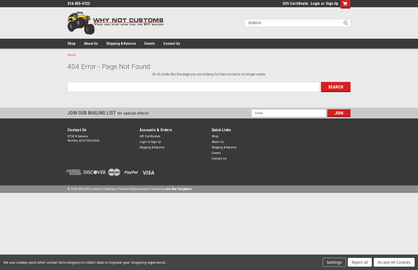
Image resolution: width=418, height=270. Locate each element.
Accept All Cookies (394, 262)
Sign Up (332, 3)
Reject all (360, 262)
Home (71, 55)
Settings (334, 262)
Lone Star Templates (178, 189)
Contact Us (171, 43)
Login (315, 3)
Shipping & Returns (121, 43)
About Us (91, 43)
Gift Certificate (295, 3)
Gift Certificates (150, 136)
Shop (71, 43)
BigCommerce (140, 189)
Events (149, 43)
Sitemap (109, 189)
